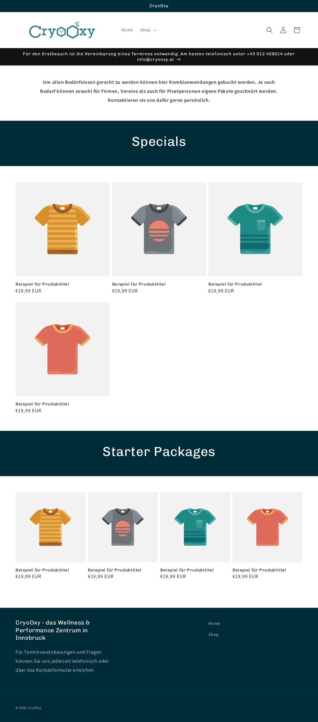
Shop (213, 634)
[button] (148, 29)
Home (214, 623)
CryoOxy (35, 708)
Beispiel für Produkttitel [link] (42, 284)
